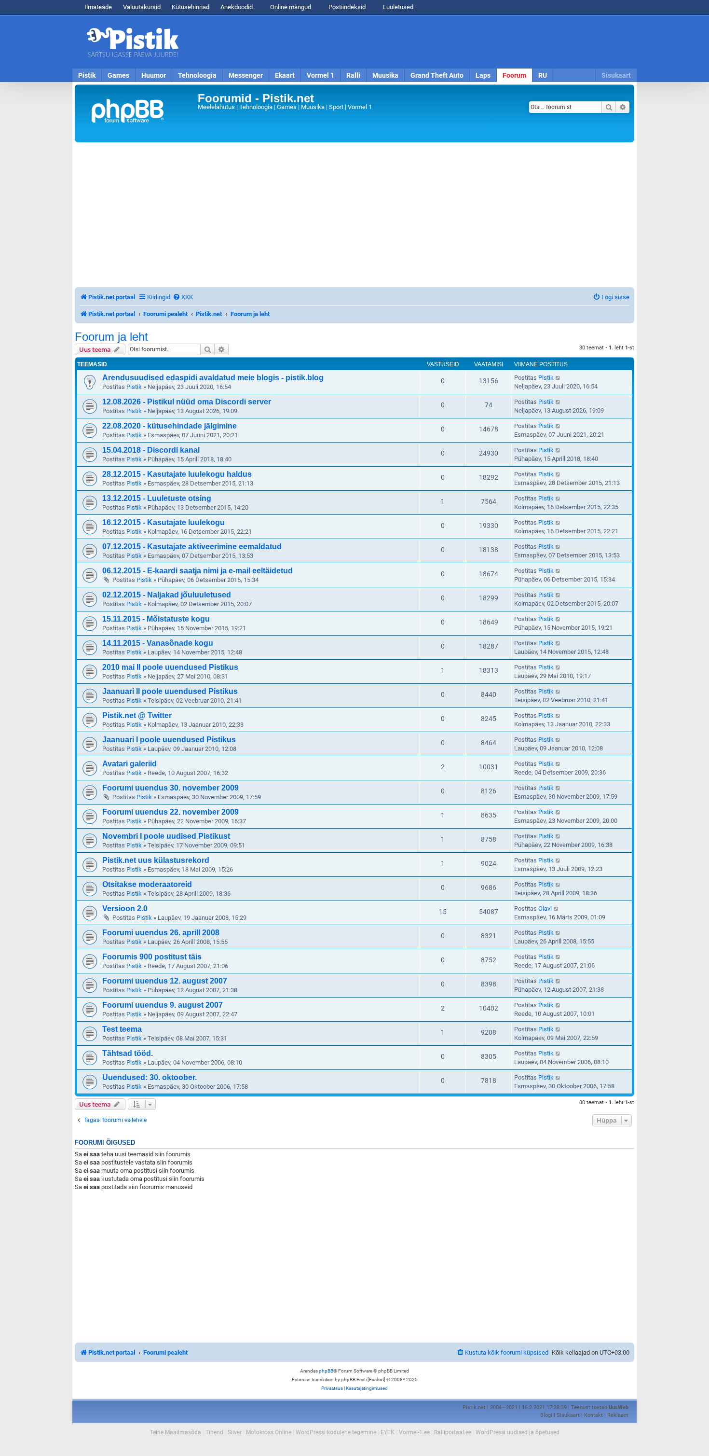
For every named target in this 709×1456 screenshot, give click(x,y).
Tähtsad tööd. (127, 1053)
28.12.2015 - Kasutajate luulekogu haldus (177, 474)
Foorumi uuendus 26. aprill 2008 (160, 933)
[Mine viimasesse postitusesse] (558, 378)
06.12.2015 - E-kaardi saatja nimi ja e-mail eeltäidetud (197, 571)
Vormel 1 (320, 75)
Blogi (546, 1415)
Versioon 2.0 (125, 908)
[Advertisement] (410, 42)
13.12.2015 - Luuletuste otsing (156, 498)
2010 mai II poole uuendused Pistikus (170, 667)
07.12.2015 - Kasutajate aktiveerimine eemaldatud (192, 546)
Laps (483, 75)
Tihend (214, 1432)
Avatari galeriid (129, 764)
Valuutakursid (142, 7)
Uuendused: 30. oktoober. (149, 1077)
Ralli (353, 75)
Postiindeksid (346, 7)
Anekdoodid (236, 7)
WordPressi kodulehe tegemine (336, 1432)
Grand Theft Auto (437, 75)
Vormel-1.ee (414, 1432)
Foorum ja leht (111, 337)
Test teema (122, 1029)
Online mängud (290, 7)
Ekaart (285, 75)
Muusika (385, 75)
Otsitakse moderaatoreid (147, 884)
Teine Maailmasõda (175, 1432)
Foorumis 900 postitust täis (152, 957)
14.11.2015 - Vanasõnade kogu (157, 643)
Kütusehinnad (190, 7)
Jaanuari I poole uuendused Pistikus (169, 739)
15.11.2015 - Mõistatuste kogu (156, 619)
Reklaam (617, 1415)
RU (542, 75)
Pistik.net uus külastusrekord (155, 860)
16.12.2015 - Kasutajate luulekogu (163, 522)
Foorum (514, 75)
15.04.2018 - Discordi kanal (151, 450)
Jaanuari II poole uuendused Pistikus (170, 691)
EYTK (388, 1432)
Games (118, 75)
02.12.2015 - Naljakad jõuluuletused (166, 595)
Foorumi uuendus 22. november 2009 (170, 812)
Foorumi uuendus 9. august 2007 (162, 1005)
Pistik (86, 75)
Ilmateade (98, 7)
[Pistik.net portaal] (137, 113)
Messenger (246, 75)
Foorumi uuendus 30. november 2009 (170, 788)
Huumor (153, 75)
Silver (235, 1432)
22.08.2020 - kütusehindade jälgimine (169, 426)
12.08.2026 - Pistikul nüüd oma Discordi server (186, 402)
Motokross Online (268, 1432)
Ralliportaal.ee (452, 1432)
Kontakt (593, 1415)
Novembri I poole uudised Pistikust (166, 836)
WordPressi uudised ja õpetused (517, 1432)
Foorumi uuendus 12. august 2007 (164, 981)
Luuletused (397, 7)
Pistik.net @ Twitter (137, 715)
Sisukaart (616, 75)
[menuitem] (183, 297)
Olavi (545, 908)
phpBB (326, 1370)
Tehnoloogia (197, 75)
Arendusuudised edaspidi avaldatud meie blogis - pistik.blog (213, 378)
